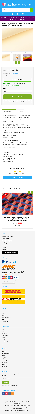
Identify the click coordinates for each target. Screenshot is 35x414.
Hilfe (3, 313)
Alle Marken (4, 366)
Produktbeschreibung (9, 111)
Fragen (21, 111)
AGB (3, 319)
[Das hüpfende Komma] (17, 4)
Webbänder (4, 333)
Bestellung (4, 243)
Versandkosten (14, 73)
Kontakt (3, 315)
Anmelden (5, 382)
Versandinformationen (7, 236)
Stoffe (3, 331)
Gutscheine (4, 339)
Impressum (4, 311)
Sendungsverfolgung (7, 241)
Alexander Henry (6, 353)
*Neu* (3, 329)
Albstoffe (4, 351)
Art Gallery (4, 360)
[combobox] (17, 10)
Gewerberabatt (5, 238)
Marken (3, 337)
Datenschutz (5, 321)
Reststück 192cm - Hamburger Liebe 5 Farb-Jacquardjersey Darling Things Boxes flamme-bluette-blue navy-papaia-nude (17, 218)
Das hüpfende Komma (20, 402)
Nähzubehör (5, 335)
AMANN (3, 355)
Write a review (17, 178)
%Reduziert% (5, 342)
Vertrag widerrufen (10, 252)
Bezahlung (4, 245)
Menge (5, 88)
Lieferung (4, 247)
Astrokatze (4, 362)
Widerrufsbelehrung (6, 317)
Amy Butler (4, 358)
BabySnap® (4, 364)
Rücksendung (5, 249)
